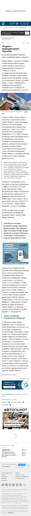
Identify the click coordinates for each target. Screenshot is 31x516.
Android (18, 473)
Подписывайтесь (9, 387)
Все (13, 445)
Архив (3, 475)
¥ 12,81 (16, 27)
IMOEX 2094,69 (23, 27)
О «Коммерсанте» (7, 473)
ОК (27, 33)
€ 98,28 (10, 27)
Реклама (4, 478)
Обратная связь (20, 475)
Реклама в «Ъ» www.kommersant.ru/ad (15, 11)
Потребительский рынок (8, 38)
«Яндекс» (4, 402)
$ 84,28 (5, 27)
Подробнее (11, 512)
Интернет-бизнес (16, 402)
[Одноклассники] (13, 485)
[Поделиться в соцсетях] (27, 43)
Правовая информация (22, 476)
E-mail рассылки (20, 478)
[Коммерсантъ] (3, 23)
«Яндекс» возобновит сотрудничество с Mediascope (14, 317)
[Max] (20, 485)
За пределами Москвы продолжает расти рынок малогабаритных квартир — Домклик (9, 454)
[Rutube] (17, 485)
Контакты (4, 476)
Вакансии (4, 480)
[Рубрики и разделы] (27, 23)
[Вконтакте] (6, 485)
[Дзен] (10, 485)
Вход (21, 24)
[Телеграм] (3, 485)
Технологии (5, 405)
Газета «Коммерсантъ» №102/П (11, 394)
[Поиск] (24, 23)
